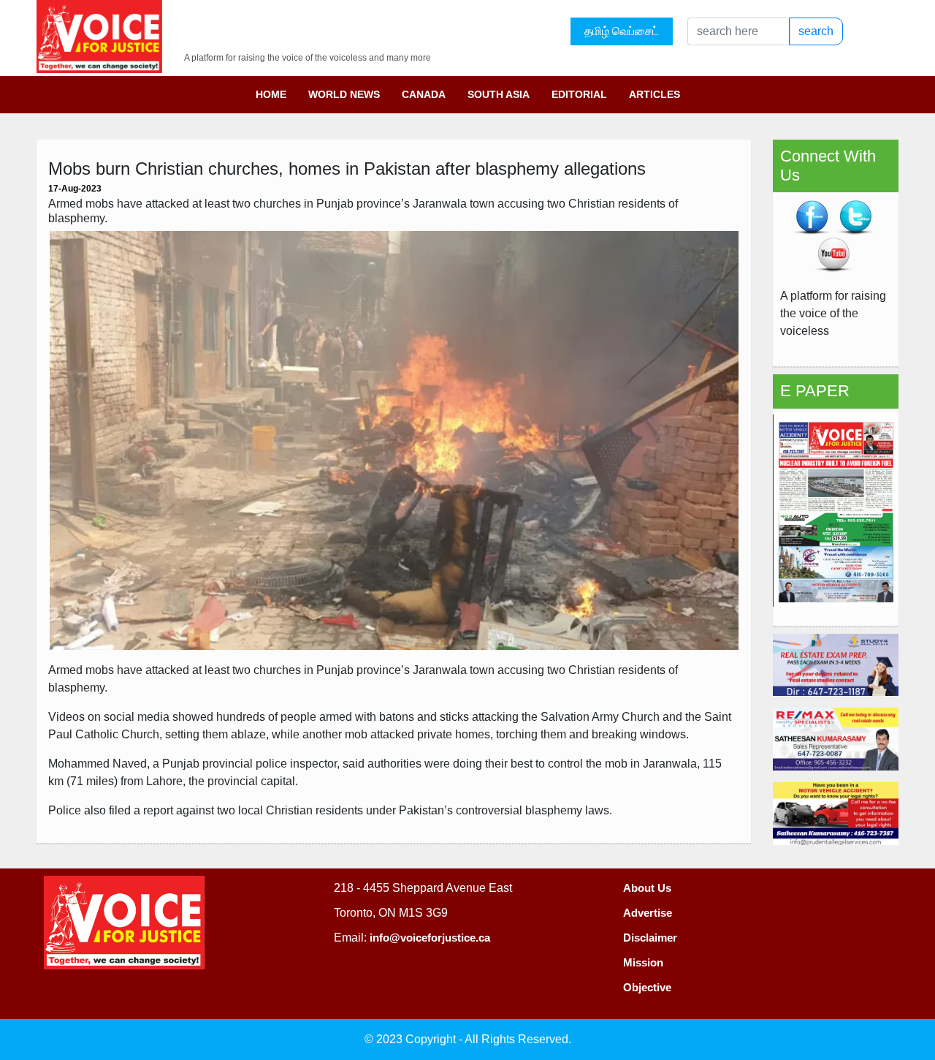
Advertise (647, 912)
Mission (643, 962)
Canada (424, 94)
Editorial (579, 94)
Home (271, 94)
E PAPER (815, 391)
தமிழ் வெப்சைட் (621, 31)
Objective (647, 987)
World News (344, 94)
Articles (654, 94)
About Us (647, 888)
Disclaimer (650, 937)
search (815, 31)
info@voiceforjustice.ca (430, 937)
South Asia (499, 94)
